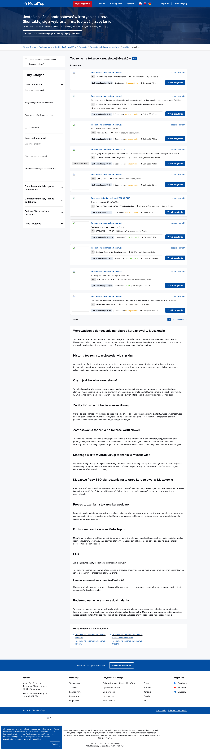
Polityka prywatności (177, 710)
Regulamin (161, 710)
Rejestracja (74, 696)
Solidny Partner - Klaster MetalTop (119, 683)
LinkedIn (182, 692)
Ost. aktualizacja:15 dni (101, 114)
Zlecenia (101, 3)
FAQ (145, 700)
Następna (180, 319)
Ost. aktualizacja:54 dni (102, 286)
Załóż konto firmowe (121, 665)
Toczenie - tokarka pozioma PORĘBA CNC (110, 198)
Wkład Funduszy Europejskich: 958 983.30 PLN (105, 746)
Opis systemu (109, 692)
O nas (146, 683)
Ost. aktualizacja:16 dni (101, 139)
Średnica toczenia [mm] (34, 90)
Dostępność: (126, 83)
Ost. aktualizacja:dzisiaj (102, 258)
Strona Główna (29, 47)
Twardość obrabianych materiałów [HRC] (41, 168)
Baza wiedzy (109, 700)
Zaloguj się (164, 3)
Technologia (44, 47)
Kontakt (130, 3)
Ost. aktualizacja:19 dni (101, 311)
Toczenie (83, 47)
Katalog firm (116, 3)
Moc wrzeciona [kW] (33, 144)
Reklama (147, 687)
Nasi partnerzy (110, 696)
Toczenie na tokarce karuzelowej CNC (108, 149)
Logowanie (74, 700)
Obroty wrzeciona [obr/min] (36, 156)
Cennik (147, 696)
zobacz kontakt (178, 72)
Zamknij (55, 744)
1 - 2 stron (74, 319)
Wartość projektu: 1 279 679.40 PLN (105, 743)
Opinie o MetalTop (111, 687)
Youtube (182, 687)
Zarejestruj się (180, 3)
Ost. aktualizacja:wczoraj (102, 237)
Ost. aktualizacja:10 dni (101, 185)
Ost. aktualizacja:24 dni (102, 83)
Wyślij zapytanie (82, 3)
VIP (93, 133)
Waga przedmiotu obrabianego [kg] (39, 115)
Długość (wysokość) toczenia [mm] (39, 102)
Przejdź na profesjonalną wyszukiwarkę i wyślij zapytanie (52, 33)
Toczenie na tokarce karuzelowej (105, 47)
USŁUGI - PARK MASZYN (64, 47)
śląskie (126, 47)
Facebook (182, 683)
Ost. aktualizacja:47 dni (102, 212)
